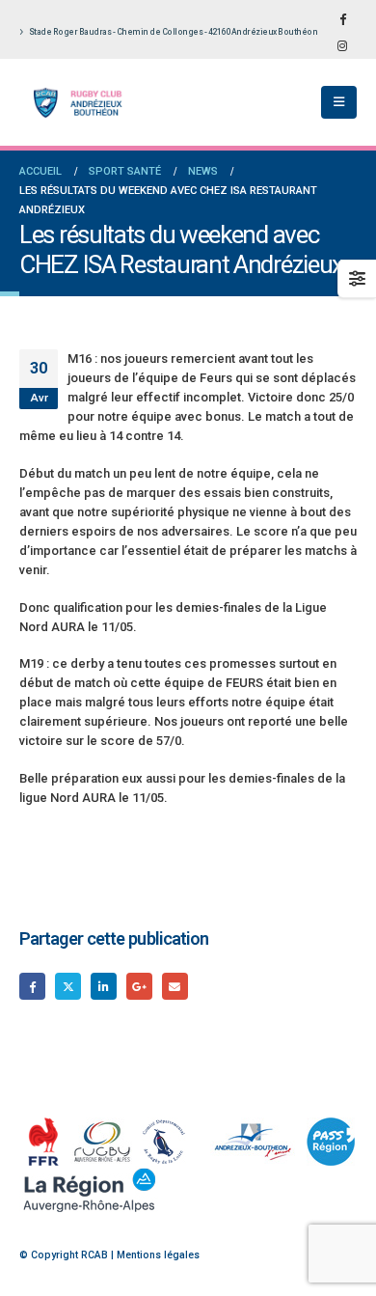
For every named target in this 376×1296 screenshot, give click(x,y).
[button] (339, 102)
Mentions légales (158, 1255)
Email (175, 986)
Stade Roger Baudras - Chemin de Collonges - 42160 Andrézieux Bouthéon (173, 32)
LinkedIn (104, 986)
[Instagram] (342, 45)
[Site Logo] (72, 103)
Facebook (32, 986)
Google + (139, 986)
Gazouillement (68, 986)
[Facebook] (342, 18)
